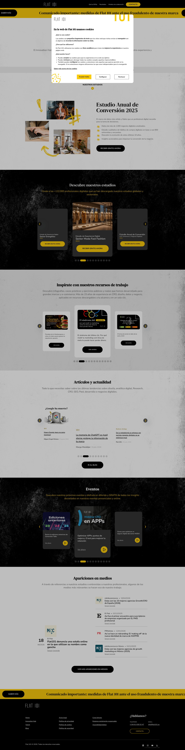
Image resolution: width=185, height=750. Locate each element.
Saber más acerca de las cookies (65, 69)
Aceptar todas (84, 77)
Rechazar (121, 77)
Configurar (103, 77)
